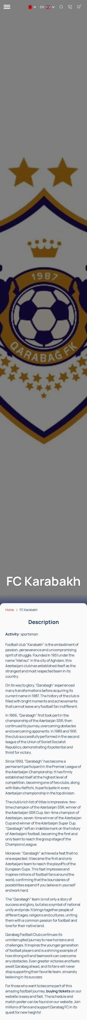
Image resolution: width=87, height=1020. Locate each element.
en (42, 7)
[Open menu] (7, 7)
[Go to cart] (79, 7)
